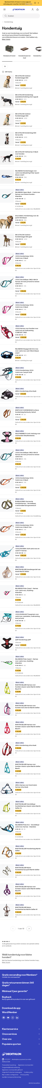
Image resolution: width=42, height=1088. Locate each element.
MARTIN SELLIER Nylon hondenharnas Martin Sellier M (26, 908)
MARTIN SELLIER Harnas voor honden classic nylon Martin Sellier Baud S (28, 726)
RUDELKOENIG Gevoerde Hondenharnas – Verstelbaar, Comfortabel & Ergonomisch (25, 503)
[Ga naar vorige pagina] (12, 928)
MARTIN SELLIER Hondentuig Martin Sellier (28, 849)
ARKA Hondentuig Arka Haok (25, 391)
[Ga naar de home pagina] (18, 9)
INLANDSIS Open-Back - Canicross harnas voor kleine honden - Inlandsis (27, 194)
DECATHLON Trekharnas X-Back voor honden (27, 153)
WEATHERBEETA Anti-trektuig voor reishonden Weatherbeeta (28, 434)
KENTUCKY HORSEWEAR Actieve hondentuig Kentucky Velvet (27, 411)
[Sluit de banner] (38, 3)
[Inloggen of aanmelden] (32, 9)
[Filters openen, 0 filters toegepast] (5, 66)
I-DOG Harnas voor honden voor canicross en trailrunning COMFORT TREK (27, 330)
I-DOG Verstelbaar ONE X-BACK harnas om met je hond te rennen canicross (27, 281)
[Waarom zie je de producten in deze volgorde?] (3, 72)
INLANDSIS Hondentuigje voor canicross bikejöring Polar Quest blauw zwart (27, 173)
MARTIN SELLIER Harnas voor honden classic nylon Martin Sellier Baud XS (28, 687)
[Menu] (4, 9)
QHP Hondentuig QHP (23, 640)
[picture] (7, 82)
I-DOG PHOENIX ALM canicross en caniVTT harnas (27, 549)
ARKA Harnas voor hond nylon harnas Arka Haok (26, 786)
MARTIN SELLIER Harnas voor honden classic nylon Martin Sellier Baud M (28, 888)
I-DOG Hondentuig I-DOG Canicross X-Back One (24, 526)
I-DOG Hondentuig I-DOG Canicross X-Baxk (24, 257)
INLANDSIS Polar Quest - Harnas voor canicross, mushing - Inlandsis (26, 590)
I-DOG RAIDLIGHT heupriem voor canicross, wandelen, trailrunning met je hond (27, 616)
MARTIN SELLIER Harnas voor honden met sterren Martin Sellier (27, 706)
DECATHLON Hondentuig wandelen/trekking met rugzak (26, 96)
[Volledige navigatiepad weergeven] (3, 22)
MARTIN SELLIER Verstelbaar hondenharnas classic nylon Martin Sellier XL (28, 806)
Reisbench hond (9, 56)
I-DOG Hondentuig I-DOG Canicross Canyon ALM (24, 371)
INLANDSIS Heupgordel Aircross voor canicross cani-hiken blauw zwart (27, 351)
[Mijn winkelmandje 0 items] (37, 9)
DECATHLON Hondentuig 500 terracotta (25, 134)
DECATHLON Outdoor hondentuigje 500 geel (23, 236)
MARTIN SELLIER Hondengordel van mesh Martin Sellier (28, 570)
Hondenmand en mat (24, 57)
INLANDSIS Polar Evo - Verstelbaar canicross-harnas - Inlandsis (27, 826)
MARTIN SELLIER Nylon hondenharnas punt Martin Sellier (27, 868)
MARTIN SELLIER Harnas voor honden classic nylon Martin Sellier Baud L (28, 766)
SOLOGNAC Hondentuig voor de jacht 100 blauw (27, 217)
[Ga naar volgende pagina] (29, 928)
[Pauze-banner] (35, 3)
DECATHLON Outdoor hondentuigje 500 (23, 77)
